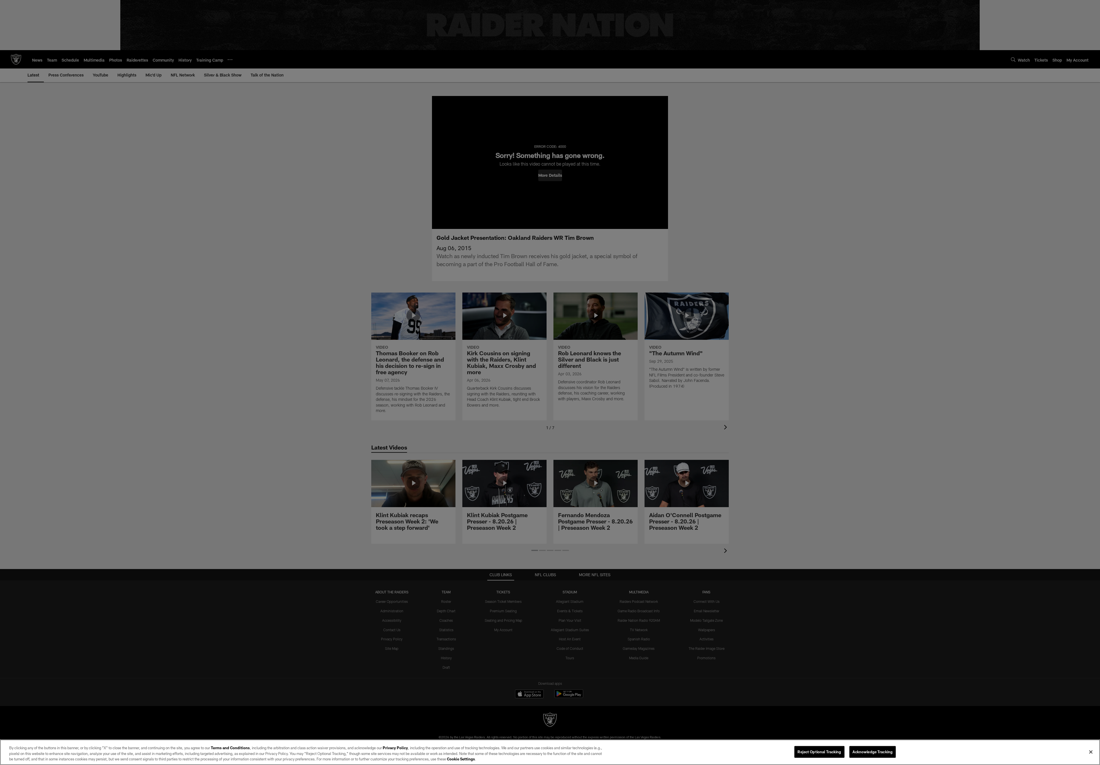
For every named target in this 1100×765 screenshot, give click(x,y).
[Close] (1091, 752)
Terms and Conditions (230, 748)
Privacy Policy (395, 748)
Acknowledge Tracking (872, 751)
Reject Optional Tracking (819, 751)
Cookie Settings (461, 759)
